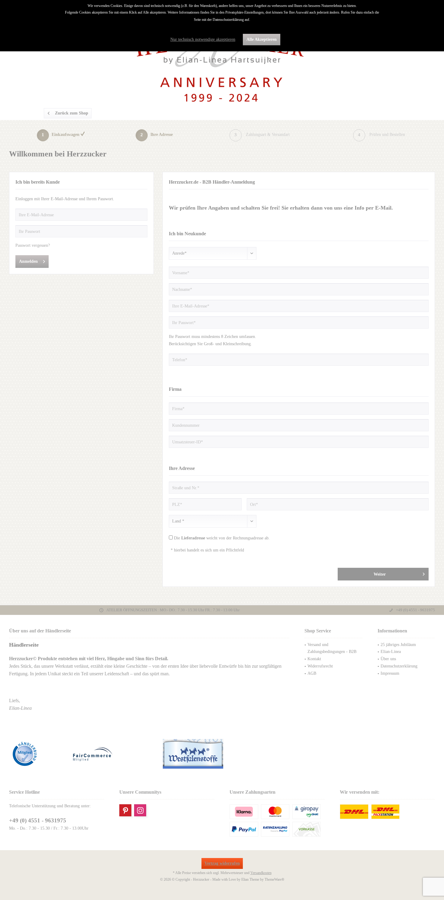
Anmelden (28, 261)
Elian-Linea (391, 651)
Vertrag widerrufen (222, 863)
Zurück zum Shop (71, 113)
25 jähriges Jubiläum (398, 644)
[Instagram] (140, 810)
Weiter (379, 574)
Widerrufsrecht (320, 666)
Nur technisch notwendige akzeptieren (202, 39)
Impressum (390, 673)
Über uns (388, 659)
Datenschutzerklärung (399, 666)
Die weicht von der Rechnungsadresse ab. (222, 538)
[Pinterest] (125, 810)
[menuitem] (333, 648)
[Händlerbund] (39, 754)
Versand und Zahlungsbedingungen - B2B (331, 648)
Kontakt (314, 659)
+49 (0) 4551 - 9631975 (37, 820)
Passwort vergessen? (32, 245)
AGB (311, 673)
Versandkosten (261, 873)
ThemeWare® (274, 879)
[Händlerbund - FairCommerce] (114, 753)
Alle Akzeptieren (261, 39)
